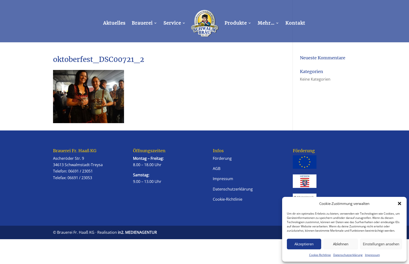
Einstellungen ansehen (381, 244)
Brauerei (142, 23)
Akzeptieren (304, 244)
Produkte (236, 23)
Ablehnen (340, 244)
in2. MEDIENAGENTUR (137, 232)
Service (172, 23)
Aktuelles (114, 23)
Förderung (222, 158)
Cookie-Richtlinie (320, 255)
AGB (216, 168)
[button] (399, 203)
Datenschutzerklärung (348, 255)
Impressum (372, 255)
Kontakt (295, 23)
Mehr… (266, 23)
